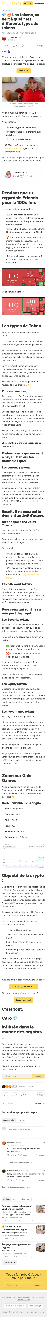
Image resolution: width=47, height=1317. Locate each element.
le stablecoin (33, 501)
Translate (7, 10)
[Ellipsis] (44, 1142)
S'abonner (28, 3)
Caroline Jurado (14, 37)
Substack (6, 1312)
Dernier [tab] (16, 1199)
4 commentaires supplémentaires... (16, 1187)
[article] (23, 1213)
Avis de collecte (23, 1300)
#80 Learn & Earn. (9, 1250)
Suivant (38, 1103)
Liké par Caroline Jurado (17, 1145)
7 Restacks (30, 1086)
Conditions (39, 1297)
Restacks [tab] (20, 1120)
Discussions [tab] (25, 1199)
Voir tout (8, 1262)
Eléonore (11, 1142)
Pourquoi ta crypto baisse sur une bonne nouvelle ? (17, 1207)
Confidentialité (28, 1297)
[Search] (42, 1199)
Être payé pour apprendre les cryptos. (16, 1246)
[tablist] (14, 1120)
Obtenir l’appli (35, 1306)
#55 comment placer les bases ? (15, 1232)
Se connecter (39, 3)
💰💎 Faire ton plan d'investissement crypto (14, 1228)
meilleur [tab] (6, 1199)
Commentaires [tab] (9, 1120)
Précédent (10, 1103)
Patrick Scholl (12, 1170)
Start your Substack (16, 1306)
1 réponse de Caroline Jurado (21, 1162)
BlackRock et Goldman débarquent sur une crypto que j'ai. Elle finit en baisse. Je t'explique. (16, 1213)
